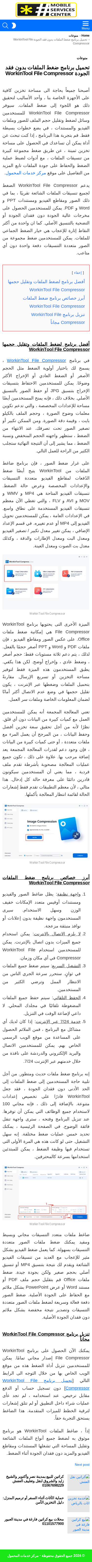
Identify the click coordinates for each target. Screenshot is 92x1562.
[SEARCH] (5, 25)
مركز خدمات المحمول (26, 172)
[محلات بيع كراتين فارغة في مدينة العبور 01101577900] (78, 1525)
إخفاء (78, 273)
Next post (82, 1464)
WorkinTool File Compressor (36, 360)
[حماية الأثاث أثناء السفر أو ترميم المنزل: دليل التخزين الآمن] (78, 1504)
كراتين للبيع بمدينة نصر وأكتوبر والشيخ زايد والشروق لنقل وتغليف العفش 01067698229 (35, 1480)
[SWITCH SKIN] (14, 25)
